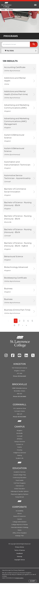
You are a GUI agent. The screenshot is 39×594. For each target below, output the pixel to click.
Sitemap (19, 556)
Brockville (19, 433)
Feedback (19, 553)
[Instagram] (6, 356)
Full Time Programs (19, 483)
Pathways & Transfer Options (19, 491)
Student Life (19, 458)
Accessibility (19, 510)
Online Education (19, 488)
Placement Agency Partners (19, 494)
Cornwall (19, 436)
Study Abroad (19, 497)
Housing (19, 450)
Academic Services (19, 472)
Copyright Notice (19, 559)
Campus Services (19, 441)
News (19, 530)
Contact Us (19, 444)
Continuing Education (19, 477)
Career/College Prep (19, 474)
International (19, 486)
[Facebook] (13, 356)
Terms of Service (19, 550)
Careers (19, 519)
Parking (19, 455)
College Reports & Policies (19, 524)
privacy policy (19, 578)
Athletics (19, 439)
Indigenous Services (19, 452)
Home (3, 9)
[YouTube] (19, 356)
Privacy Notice (19, 547)
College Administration (19, 521)
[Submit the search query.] (34, 44)
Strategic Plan (19, 535)
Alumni (19, 513)
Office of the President (20, 533)
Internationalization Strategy (19, 527)
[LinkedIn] (26, 356)
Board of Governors (19, 516)
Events (19, 447)
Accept (32, 581)
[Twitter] (33, 356)
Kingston (19, 430)
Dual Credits (19, 480)
